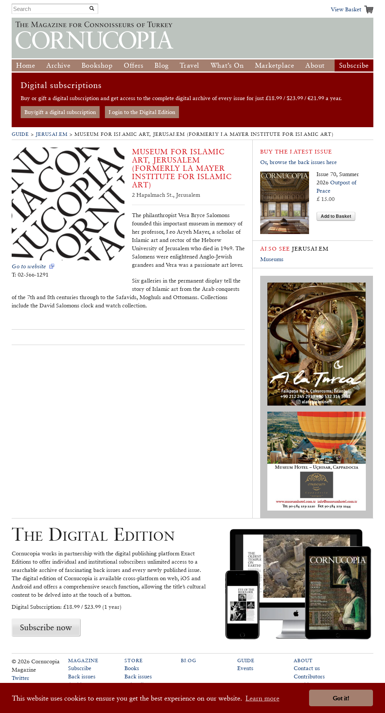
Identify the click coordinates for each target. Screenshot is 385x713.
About (315, 65)
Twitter (20, 678)
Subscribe (354, 65)
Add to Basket (336, 216)
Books (131, 668)
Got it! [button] (341, 698)
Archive (58, 65)
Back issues (81, 676)
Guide (20, 134)
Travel (189, 65)
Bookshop (97, 65)
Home (25, 65)
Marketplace (274, 65)
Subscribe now (46, 627)
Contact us (307, 668)
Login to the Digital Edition (142, 112)
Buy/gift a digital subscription (60, 112)
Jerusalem (52, 134)
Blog (161, 65)
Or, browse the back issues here (298, 162)
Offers (134, 65)
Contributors (309, 676)
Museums (271, 259)
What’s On (227, 65)
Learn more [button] (262, 698)
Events (245, 668)
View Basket (346, 9)
